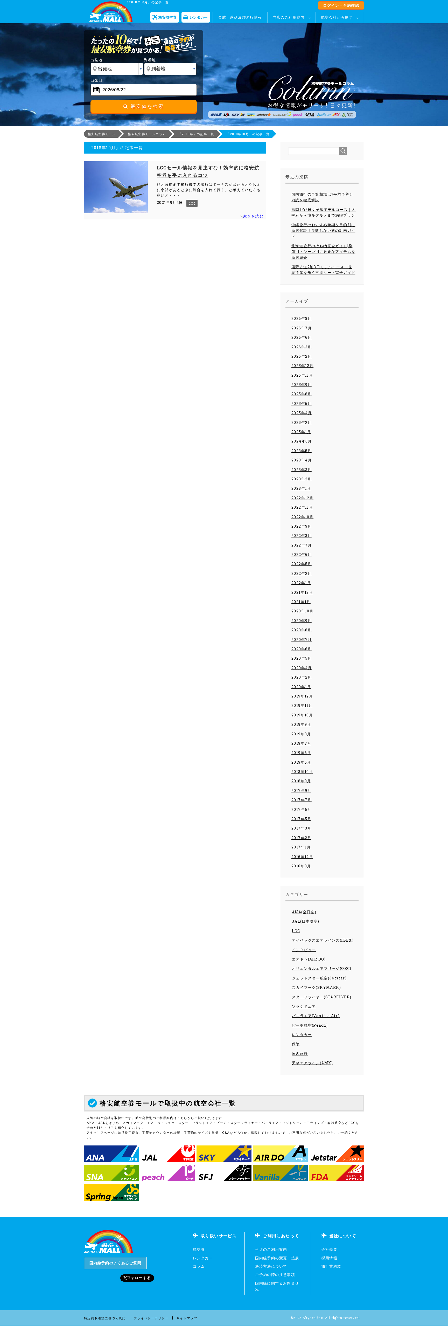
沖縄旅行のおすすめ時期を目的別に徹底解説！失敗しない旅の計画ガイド (323, 230)
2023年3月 (301, 469)
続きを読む (253, 215)
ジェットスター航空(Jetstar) (319, 978)
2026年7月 (301, 328)
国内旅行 (300, 1053)
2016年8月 (301, 866)
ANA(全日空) (304, 911)
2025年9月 (301, 384)
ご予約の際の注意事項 (275, 1274)
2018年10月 (302, 771)
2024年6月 (301, 441)
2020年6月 (301, 648)
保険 (296, 1043)
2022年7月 (301, 545)
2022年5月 (301, 563)
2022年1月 (301, 582)
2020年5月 (301, 658)
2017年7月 (301, 799)
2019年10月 (302, 715)
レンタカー (302, 1034)
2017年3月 (301, 828)
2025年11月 (302, 375)
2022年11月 (302, 507)
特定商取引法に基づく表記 (105, 1318)
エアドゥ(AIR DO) (309, 959)
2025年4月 (301, 412)
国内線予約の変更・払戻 (277, 1257)
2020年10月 (302, 611)
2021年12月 (302, 592)
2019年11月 (301, 705)
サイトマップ (187, 1318)
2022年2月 (301, 573)
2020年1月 (301, 686)
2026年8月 (301, 318)
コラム (199, 1266)
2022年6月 (301, 554)
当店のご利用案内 (289, 17)
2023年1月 (301, 488)
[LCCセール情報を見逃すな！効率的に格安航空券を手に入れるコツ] (116, 187)
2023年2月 (301, 478)
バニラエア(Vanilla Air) (316, 1015)
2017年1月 (301, 847)
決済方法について (271, 1266)
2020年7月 (301, 639)
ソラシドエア (304, 1006)
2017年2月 (301, 837)
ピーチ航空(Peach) (310, 1025)
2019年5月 (301, 762)
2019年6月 (301, 752)
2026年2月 (301, 356)
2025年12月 (302, 365)
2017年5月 (301, 818)
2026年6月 (301, 337)
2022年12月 (302, 497)
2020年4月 (301, 667)
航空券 (199, 1249)
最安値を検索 (146, 106)
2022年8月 (301, 535)
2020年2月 (301, 677)
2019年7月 (301, 743)
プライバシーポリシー (151, 1318)
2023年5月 (301, 450)
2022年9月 (301, 526)
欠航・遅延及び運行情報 (240, 17)
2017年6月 (301, 809)
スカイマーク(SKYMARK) (316, 987)
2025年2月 (301, 422)
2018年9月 (301, 780)
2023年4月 (301, 460)
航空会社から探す (337, 17)
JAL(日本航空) (305, 921)
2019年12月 (302, 696)
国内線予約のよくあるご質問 (115, 1262)
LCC (192, 203)
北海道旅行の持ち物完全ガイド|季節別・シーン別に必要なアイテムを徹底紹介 (323, 251)
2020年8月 (301, 629)
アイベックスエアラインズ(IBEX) (323, 940)
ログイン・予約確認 (341, 5)
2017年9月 (301, 790)
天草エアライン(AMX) (312, 1062)
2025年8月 (301, 393)
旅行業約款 (331, 1266)
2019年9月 (301, 724)
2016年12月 (302, 856)
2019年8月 (301, 733)
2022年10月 (302, 516)
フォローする (139, 1277)
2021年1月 (301, 601)
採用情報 (329, 1257)
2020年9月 (301, 620)
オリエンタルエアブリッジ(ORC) (322, 968)
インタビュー (304, 949)
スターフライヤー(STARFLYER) (322, 997)
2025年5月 (301, 403)
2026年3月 (301, 346)
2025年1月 (301, 431)
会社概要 (329, 1249)
